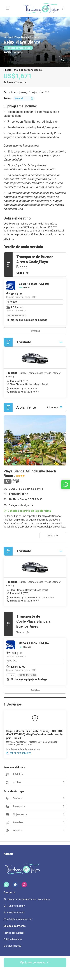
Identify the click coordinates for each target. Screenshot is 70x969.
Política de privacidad (14, 933)
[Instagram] (24, 884)
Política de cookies (13, 939)
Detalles (35, 330)
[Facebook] (15, 884)
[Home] (6, 884)
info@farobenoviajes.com (19, 919)
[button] (62, 8)
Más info (9, 239)
